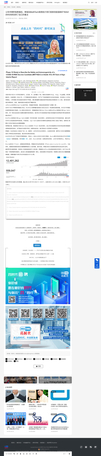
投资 (44, 227)
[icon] (81, 447)
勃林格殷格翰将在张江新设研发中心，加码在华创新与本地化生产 (85, 36)
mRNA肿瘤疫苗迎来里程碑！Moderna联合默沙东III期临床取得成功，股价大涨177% (86, 45)
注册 (96, 2)
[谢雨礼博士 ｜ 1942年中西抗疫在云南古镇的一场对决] (38, 396)
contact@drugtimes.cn (51, 451)
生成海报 (9, 453)
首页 (12, 2)
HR (13, 199)
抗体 (57, 97)
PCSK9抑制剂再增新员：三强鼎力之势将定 (16, 405)
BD (54, 97)
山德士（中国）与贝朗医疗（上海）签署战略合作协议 (15, 428)
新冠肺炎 (37, 100)
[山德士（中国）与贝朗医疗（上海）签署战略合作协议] (16, 418)
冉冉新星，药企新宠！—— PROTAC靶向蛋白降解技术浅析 (38, 250)
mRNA (48, 63)
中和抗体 (47, 100)
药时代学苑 (49, 2)
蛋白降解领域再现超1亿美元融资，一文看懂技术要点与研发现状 (38, 261)
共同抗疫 (47, 359)
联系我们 (65, 2)
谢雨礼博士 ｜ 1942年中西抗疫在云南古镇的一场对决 (37, 405)
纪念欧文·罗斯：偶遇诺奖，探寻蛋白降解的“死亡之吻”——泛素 (38, 254)
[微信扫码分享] (14, 453)
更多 (94, 33)
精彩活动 (31, 2)
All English (57, 2)
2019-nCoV (11, 359)
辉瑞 (31, 63)
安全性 (42, 105)
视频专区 (24, 2)
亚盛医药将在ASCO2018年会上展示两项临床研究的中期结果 (60, 428)
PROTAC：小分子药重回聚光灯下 (37, 257)
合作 (69, 118)
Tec (30, 107)
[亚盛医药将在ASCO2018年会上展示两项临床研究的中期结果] (60, 418)
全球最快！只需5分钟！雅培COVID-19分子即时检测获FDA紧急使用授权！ (59, 405)
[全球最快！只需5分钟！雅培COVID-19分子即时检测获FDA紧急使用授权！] (60, 396)
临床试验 (20, 102)
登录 (92, 2)
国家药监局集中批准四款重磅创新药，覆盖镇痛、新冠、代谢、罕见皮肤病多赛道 (85, 73)
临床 (7, 66)
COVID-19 (38, 359)
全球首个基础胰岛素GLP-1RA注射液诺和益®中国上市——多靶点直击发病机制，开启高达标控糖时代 (38, 428)
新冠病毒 (22, 123)
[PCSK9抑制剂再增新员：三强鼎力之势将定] (16, 396)
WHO (39, 179)
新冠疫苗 (52, 63)
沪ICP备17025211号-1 (45, 449)
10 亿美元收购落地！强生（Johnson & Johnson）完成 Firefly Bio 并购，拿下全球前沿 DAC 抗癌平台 (85, 63)
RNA (18, 100)
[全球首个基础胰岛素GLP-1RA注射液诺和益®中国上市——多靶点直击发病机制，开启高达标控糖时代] (38, 418)
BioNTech (37, 63)
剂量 (36, 94)
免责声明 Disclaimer (52, 442)
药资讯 (17, 2)
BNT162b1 (58, 63)
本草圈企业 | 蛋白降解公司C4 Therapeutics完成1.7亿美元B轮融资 (38, 264)
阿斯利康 (13, 154)
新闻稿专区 (9, 414)
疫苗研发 (30, 152)
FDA (23, 128)
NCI (32, 197)
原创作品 (21, 18)
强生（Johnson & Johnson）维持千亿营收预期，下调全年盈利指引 (85, 54)
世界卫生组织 (10, 149)
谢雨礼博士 (31, 391)
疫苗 (64, 94)
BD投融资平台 (39, 2)
